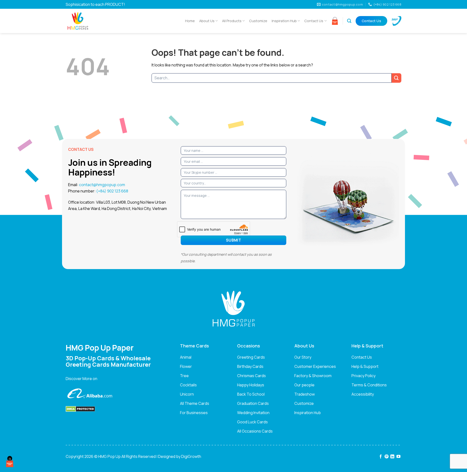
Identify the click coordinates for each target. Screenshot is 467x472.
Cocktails (188, 385)
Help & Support (364, 366)
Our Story (302, 357)
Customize (258, 20)
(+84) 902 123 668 (112, 191)
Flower (186, 366)
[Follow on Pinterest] (386, 456)
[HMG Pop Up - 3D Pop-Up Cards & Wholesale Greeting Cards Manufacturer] (90, 21)
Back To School (251, 394)
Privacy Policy (363, 375)
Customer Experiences (315, 366)
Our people (304, 385)
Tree (184, 375)
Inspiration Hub (284, 20)
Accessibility (362, 394)
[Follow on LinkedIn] (392, 456)
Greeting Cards (251, 357)
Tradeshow (304, 394)
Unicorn (187, 394)
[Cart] (335, 21)
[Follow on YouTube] (398, 456)
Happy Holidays (250, 385)
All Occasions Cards (255, 431)
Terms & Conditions (369, 385)
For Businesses (194, 412)
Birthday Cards (250, 366)
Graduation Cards (253, 403)
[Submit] (396, 78)
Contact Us (313, 20)
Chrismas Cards (251, 375)
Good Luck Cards (252, 422)
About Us (207, 20)
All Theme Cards (194, 403)
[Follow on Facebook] (380, 456)
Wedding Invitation (253, 412)
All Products (232, 20)
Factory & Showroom (313, 375)
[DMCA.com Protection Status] (80, 408)
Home (190, 20)
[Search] (349, 21)
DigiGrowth (191, 456)
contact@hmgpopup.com (102, 184)
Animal (185, 357)
